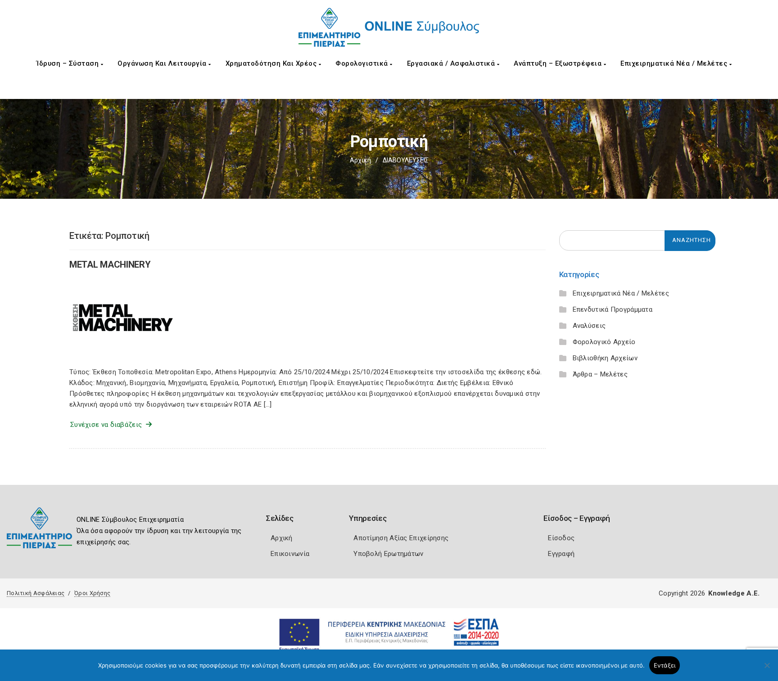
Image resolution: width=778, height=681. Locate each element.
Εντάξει (665, 665)
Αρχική (360, 160)
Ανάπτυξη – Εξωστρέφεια (559, 63)
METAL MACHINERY (110, 264)
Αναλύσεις (589, 326)
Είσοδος (561, 538)
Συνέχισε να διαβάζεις (108, 425)
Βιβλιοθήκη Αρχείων (605, 358)
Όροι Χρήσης (92, 593)
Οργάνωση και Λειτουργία (163, 63)
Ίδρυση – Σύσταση (68, 63)
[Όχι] (766, 670)
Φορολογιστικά (362, 63)
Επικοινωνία (290, 554)
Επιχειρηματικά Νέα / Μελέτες (674, 63)
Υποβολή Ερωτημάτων (388, 554)
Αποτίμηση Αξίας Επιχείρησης (400, 538)
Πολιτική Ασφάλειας (35, 593)
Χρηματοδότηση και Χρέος (272, 63)
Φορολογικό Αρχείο (604, 342)
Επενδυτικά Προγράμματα (613, 309)
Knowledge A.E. (734, 593)
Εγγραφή (561, 554)
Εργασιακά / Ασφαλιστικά (452, 63)
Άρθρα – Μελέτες (600, 374)
